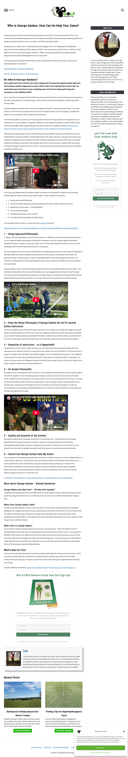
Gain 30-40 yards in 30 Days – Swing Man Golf (21, 74)
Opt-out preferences (96, 752)
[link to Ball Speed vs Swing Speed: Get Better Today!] (22, 695)
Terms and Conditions (61, 747)
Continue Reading (22, 731)
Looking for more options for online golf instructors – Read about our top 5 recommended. (38, 478)
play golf (45, 223)
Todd (25, 651)
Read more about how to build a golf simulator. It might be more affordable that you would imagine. (41, 228)
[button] (124, 732)
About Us (47, 747)
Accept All (100, 748)
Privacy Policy (107, 752)
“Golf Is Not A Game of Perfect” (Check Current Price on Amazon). (51, 568)
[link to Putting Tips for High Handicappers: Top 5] (63, 695)
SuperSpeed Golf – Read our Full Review (19, 69)
